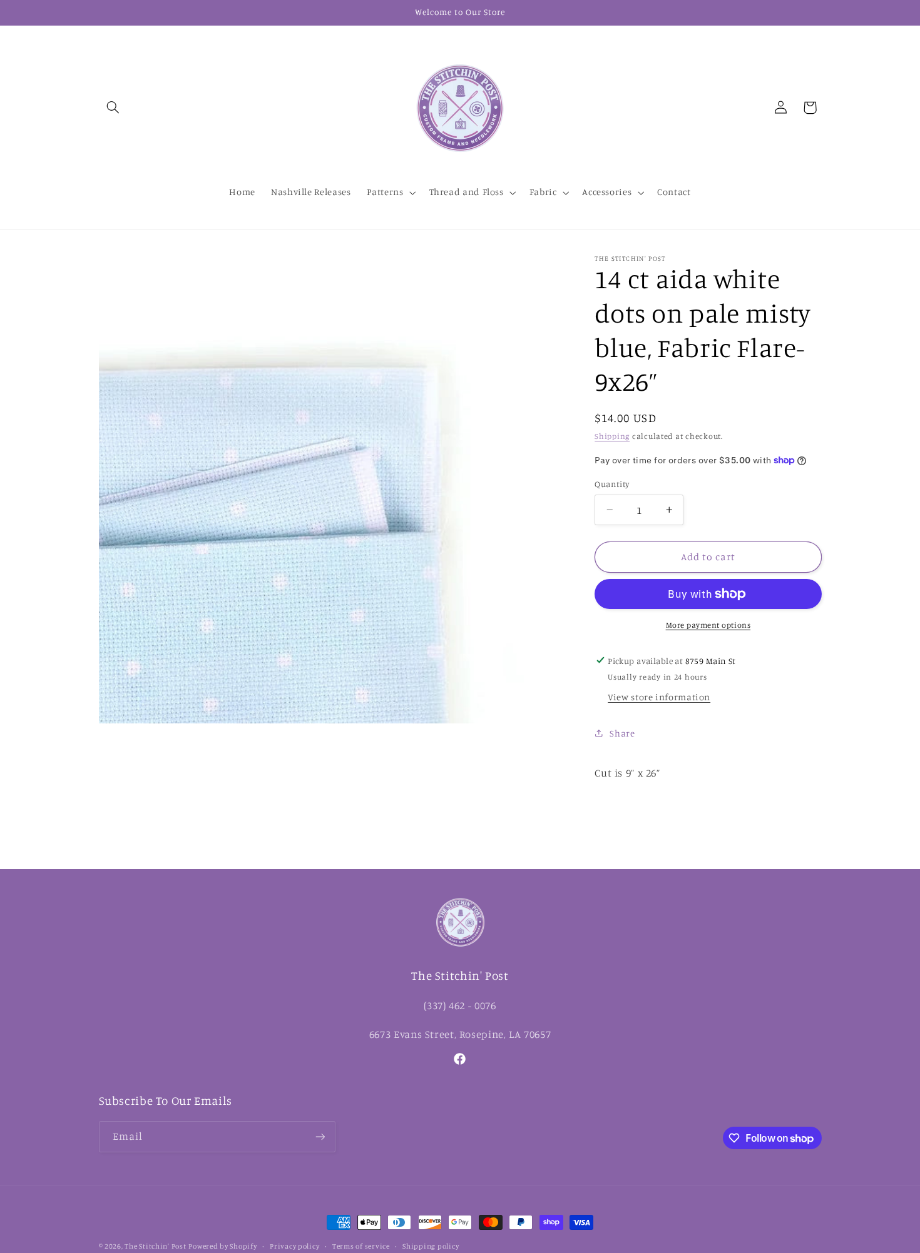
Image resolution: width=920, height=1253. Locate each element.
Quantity (612, 484)
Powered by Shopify (222, 1246)
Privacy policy (294, 1246)
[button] (113, 107)
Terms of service (361, 1246)
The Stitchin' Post (155, 1246)
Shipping (612, 436)
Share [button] (622, 732)
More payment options (708, 625)
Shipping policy (430, 1246)
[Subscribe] (319, 1136)
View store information (659, 697)
